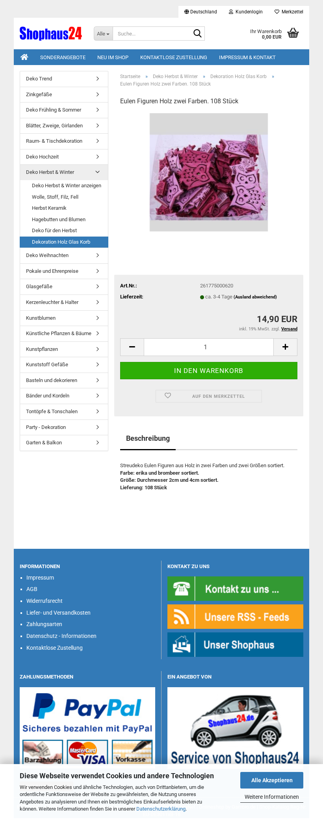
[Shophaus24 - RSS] (235, 616)
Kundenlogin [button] (248, 12)
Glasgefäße (39, 286)
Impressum (40, 577)
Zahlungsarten (44, 624)
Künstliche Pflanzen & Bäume (58, 333)
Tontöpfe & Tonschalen (52, 411)
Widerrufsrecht (44, 601)
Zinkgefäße (39, 94)
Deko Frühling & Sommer (53, 110)
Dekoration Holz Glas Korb (61, 242)
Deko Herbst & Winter (50, 172)
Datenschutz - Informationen (61, 636)
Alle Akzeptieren (272, 780)
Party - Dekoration (46, 427)
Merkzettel (291, 12)
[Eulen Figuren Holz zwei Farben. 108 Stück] (209, 172)
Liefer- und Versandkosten (58, 613)
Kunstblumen (41, 318)
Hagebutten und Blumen (58, 219)
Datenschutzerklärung (161, 809)
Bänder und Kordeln (47, 396)
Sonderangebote (62, 57)
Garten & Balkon (44, 443)
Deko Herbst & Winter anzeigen (66, 185)
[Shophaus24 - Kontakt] (235, 588)
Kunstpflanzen (42, 349)
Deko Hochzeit (42, 157)
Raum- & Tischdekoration (54, 141)
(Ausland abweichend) (255, 297)
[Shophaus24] (51, 33)
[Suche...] (197, 34)
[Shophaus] (235, 644)
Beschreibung (148, 438)
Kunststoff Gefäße (47, 364)
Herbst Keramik (49, 208)
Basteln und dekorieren (51, 380)
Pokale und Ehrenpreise (52, 271)
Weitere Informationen (272, 797)
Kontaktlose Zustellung (173, 57)
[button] (200, 12)
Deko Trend (39, 79)
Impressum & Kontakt (247, 57)
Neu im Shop (112, 57)
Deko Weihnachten (47, 255)
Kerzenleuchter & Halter (52, 302)
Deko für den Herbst (54, 230)
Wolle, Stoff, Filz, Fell (55, 197)
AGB (31, 589)
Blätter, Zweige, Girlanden (54, 126)
